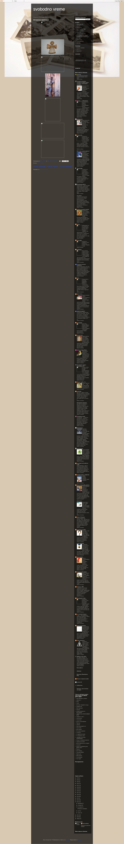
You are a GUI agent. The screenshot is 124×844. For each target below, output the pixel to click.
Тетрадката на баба (81, 529)
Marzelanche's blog (81, 598)
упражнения (79, 41)
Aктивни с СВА (80, 586)
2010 (78, 816)
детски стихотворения (81, 721)
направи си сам (40, 163)
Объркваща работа (81, 184)
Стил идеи (78, 758)
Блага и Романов (81, 517)
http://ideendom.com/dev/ (81, 698)
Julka (78, 278)
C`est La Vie (79, 135)
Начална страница (52, 166)
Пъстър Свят (80, 335)
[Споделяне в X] (65, 161)
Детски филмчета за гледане (82, 743)
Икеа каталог (79, 755)
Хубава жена (80, 119)
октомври (80, 807)
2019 (78, 789)
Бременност (79, 51)
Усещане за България (82, 571)
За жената (78, 732)
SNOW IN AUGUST (81, 311)
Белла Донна (80, 667)
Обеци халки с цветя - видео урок (85, 503)
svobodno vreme (49, 9)
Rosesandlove (80, 557)
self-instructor (80, 448)
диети (77, 25)
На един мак (79, 312)
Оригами (78, 723)
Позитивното (80, 427)
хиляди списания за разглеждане (80, 712)
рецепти (78, 39)
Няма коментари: (54, 161)
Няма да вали (80, 185)
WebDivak (79, 671)
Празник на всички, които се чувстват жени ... (85, 137)
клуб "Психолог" (80, 29)
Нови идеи (79, 240)
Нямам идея (79, 168)
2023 (78, 781)
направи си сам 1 (80, 716)
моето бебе (78, 727)
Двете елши (79, 294)
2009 (78, 818)
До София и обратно (81, 657)
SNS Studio (79, 501)
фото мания (79, 729)
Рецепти (78, 749)
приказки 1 (78, 700)
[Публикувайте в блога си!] (64, 161)
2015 (78, 796)
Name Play (84, 323)
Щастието (79, 392)
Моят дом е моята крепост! (83, 151)
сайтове (78, 724)
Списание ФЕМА (80, 752)
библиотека (78, 24)
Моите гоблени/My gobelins (83, 485)
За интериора (79, 757)
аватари (78, 709)
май (79, 810)
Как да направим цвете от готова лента (85, 450)
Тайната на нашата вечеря (83, 209)
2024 (78, 779)
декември (80, 803)
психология (78, 719)
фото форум (79, 750)
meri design (79, 322)
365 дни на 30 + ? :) (81, 382)
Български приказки (80, 731)
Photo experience (81, 640)
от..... (77, 38)
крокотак (79, 74)
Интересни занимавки (41, 20)
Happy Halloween (80, 465)
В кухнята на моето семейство (81, 265)
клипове (78, 27)
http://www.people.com (81, 726)
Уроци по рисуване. (81, 625)
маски (77, 32)
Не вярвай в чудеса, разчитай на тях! (81, 365)
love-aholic (79, 195)
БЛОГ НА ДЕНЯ (80, 543)
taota (77, 43)
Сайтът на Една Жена (82, 350)
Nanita (78, 224)
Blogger (79, 839)
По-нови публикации (39, 166)
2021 (78, 785)
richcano (67, 839)
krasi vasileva (86, 823)
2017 (78, 792)
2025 (78, 778)
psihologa (79, 391)
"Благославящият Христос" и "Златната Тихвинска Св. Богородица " (85, 488)
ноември (80, 805)
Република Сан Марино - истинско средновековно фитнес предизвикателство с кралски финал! (83, 105)
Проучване (84, 530)
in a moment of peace (81, 614)
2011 (78, 815)
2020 (78, 787)
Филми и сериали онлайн (83, 678)
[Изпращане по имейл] (62, 161)
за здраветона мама (80, 734)
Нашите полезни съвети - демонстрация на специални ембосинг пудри (85, 297)
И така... (78, 615)
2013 (78, 799)
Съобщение (84, 544)
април (79, 812)
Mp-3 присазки (79, 708)
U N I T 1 (78, 49)
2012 (78, 801)
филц (77, 701)
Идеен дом (78, 754)
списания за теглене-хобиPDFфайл (81, 738)
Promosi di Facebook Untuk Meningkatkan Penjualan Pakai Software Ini (85, 154)
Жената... (84, 558)
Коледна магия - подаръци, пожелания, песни (83, 475)
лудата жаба (79, 30)
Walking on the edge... (82, 656)
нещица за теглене (80, 741)
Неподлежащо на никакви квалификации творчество (82, 36)
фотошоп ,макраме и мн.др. (82, 704)
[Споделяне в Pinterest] (68, 161)
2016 (78, 794)
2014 (78, 798)
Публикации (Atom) (44, 169)
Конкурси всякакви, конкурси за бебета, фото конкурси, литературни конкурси (83, 83)
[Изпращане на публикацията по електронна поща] (60, 161)
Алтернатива (79, 417)
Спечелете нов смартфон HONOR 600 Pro (85, 87)
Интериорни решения (82, 402)
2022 (78, 783)
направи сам (79, 706)
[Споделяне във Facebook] (66, 161)
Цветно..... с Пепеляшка (82, 100)
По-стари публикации (65, 166)
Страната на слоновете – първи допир (85, 170)
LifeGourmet (79, 685)
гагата (77, 703)
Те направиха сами (80, 735)
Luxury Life (79, 682)
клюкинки (78, 744)
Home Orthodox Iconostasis (82, 75)
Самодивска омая (81, 416)
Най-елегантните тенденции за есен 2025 (85, 121)
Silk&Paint (79, 249)
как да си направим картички (82, 740)
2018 (78, 790)
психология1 (79, 718)
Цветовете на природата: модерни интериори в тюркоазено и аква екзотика (82, 405)
